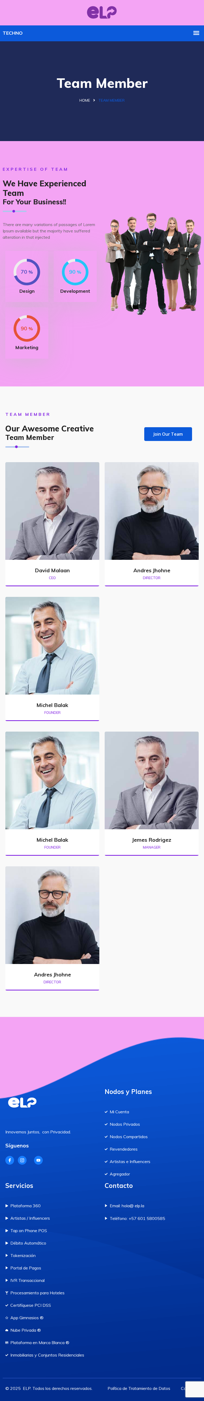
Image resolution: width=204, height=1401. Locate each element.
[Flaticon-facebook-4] (9, 1160)
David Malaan (52, 570)
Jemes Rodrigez (151, 839)
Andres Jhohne (151, 570)
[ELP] (102, 12)
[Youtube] (38, 1160)
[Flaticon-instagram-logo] (22, 1160)
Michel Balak (52, 705)
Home (84, 100)
